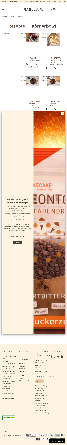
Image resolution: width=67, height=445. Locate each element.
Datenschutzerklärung (20, 230)
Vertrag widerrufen (57, 441)
